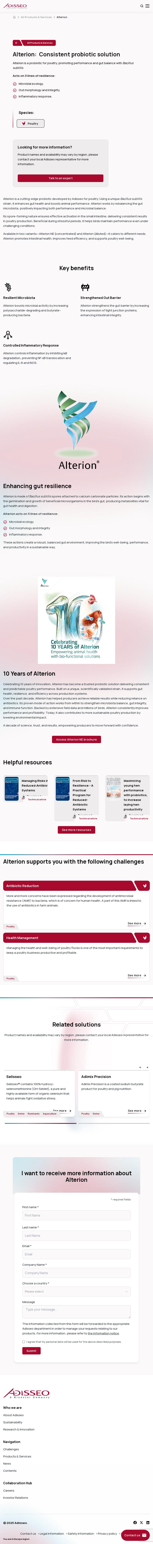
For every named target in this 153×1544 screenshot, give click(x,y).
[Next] (114, 1123)
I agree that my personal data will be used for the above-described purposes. (73, 1342)
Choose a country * (35, 1283)
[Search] (141, 6)
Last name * (30, 1227)
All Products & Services (36, 17)
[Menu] (147, 6)
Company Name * (34, 1265)
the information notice (103, 1333)
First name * (30, 1207)
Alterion (62, 17)
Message (28, 1302)
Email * (26, 1246)
